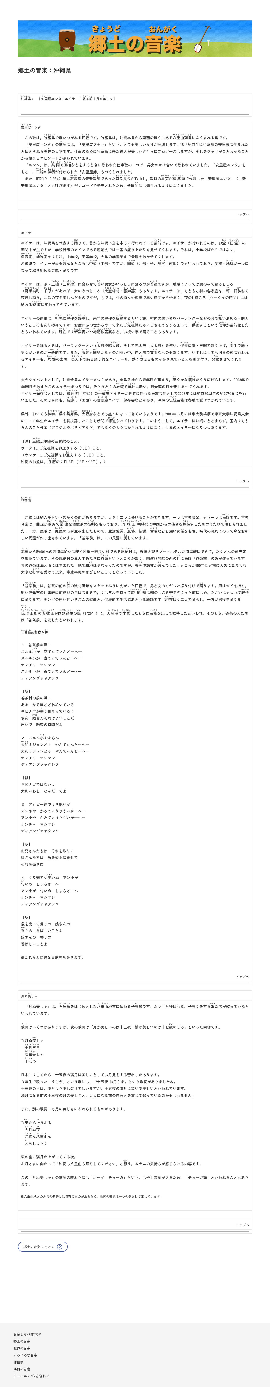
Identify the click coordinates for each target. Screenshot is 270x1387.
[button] (43, 1247)
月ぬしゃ (104, 98)
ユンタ (51, 98)
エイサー (71, 98)
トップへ (242, 214)
